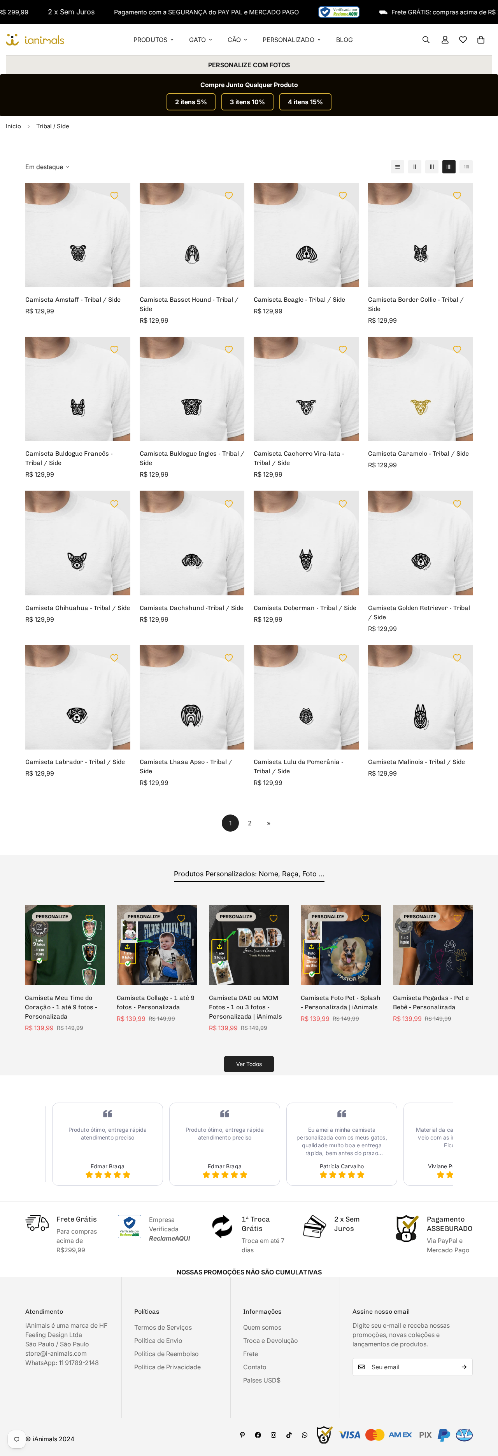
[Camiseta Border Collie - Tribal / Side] (420, 235)
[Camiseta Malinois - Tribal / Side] (420, 697)
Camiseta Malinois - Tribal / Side (416, 762)
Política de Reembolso (166, 1354)
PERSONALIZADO (288, 40)
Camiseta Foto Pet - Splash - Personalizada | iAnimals (341, 1002)
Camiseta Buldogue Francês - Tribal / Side (69, 458)
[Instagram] (273, 1435)
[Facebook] (258, 1435)
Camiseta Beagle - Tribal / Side (299, 299)
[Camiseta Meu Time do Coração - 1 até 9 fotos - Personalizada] (65, 945)
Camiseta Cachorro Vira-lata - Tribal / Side (299, 458)
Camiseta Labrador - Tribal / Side (75, 762)
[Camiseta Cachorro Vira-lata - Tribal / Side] (306, 389)
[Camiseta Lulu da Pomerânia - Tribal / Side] (306, 697)
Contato (255, 1367)
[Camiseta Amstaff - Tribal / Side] (77, 235)
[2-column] (414, 166)
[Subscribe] (464, 1367)
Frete (250, 1354)
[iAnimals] (35, 40)
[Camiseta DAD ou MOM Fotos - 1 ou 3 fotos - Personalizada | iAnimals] (249, 945)
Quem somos (262, 1327)
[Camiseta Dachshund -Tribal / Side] (192, 543)
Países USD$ (262, 1380)
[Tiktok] (289, 1435)
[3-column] (431, 166)
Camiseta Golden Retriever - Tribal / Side (419, 612)
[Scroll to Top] (483, 1414)
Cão (234, 40)
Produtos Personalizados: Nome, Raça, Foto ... (249, 874)
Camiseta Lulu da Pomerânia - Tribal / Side (299, 766)
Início (13, 126)
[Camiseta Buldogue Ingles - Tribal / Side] (192, 389)
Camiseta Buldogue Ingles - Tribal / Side (192, 458)
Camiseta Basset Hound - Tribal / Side (189, 304)
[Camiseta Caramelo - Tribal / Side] (420, 389)
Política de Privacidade (167, 1367)
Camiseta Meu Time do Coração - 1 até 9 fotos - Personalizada (61, 1007)
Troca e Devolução (270, 1340)
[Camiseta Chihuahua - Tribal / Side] (77, 543)
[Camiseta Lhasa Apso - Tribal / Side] (192, 697)
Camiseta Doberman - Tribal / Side (305, 608)
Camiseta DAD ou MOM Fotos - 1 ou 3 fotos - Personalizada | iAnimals (245, 1007)
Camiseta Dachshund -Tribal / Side (192, 608)
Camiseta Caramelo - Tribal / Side (418, 453)
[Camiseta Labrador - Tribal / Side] (77, 697)
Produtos (150, 40)
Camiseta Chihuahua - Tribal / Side (77, 608)
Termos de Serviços (163, 1327)
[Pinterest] (242, 1435)
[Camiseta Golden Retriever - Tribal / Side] (420, 543)
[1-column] (397, 166)
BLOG (344, 40)
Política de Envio (158, 1340)
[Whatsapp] (305, 1435)
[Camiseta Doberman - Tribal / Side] (306, 543)
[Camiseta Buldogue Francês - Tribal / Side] (77, 389)
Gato (197, 40)
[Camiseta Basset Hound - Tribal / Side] (192, 235)
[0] (481, 40)
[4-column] (449, 166)
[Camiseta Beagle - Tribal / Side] (306, 235)
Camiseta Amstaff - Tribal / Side (73, 299)
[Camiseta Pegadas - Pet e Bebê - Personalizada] (433, 945)
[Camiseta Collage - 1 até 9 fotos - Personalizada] (157, 945)
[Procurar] (426, 39)
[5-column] (466, 166)
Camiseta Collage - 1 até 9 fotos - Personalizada (156, 1002)
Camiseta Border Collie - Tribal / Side (416, 304)
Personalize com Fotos (249, 65)
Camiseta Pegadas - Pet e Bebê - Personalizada (431, 1002)
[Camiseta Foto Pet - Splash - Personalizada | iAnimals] (341, 945)
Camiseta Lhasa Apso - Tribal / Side (186, 766)
